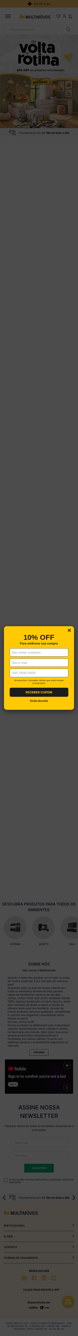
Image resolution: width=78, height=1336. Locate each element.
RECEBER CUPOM (39, 692)
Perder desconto (39, 701)
